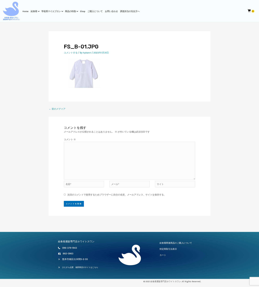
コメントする (71, 52)
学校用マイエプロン (51, 11)
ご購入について (95, 11)
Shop (82, 11)
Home (25, 11)
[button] (38, 11)
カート (163, 255)
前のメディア (57, 108)
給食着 (34, 11)
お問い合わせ (111, 11)
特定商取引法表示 (168, 249)
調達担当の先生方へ (130, 11)
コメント (70, 139)
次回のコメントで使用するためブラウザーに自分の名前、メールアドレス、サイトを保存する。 (116, 194)
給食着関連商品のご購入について (176, 243)
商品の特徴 (70, 11)
